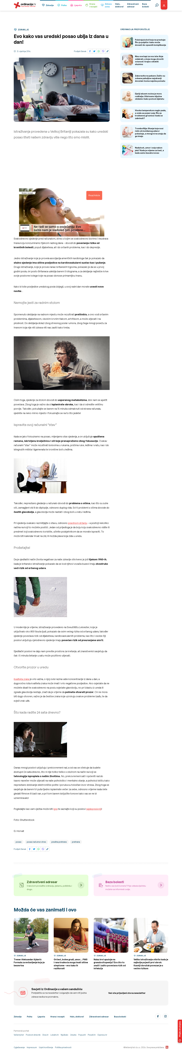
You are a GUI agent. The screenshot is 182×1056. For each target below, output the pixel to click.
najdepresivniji (93, 808)
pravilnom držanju (77, 523)
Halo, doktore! (77, 1016)
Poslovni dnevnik (33, 1035)
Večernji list (19, 1035)
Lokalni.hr (54, 1035)
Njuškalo (64, 1035)
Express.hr (102, 1035)
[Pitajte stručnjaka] (180, 1031)
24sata (73, 1035)
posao (18, 842)
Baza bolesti (120, 1016)
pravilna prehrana (59, 842)
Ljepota (78, 5)
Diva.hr (45, 1035)
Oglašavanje (19, 1047)
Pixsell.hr (92, 1035)
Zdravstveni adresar (99, 1016)
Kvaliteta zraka (21, 679)
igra (55, 808)
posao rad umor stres (36, 842)
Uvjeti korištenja (46, 1047)
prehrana (76, 842)
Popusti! (82, 1035)
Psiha (64, 5)
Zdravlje (50, 5)
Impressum (32, 1047)
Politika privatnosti (63, 1047)
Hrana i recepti (57, 1016)
